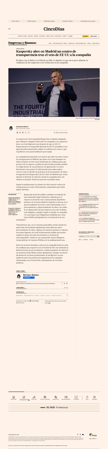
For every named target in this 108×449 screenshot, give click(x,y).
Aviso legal (15, 445)
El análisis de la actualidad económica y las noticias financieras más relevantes (36, 283)
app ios (87, 399)
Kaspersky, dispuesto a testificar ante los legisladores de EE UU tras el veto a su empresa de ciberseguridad (14, 211)
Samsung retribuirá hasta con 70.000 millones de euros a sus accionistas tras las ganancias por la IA (88, 207)
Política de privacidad (39, 445)
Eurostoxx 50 (65, 21)
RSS (54, 445)
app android (94, 399)
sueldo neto (34, 399)
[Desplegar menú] (9, 28)
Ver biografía (27, 277)
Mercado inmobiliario (81, 43)
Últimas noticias (58, 36)
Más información (20, 302)
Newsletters (58, 445)
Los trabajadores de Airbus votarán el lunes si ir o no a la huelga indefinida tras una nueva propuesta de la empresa (89, 199)
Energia (65, 43)
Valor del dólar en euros (86, 21)
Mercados (30, 36)
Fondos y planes (49, 36)
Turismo (89, 43)
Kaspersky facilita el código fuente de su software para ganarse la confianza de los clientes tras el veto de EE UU (14, 201)
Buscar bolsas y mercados (86, 232)
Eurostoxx (85, 239)
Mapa (52, 445)
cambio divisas (56, 399)
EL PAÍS (69, 36)
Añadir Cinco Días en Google (61, 132)
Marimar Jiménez (22, 126)
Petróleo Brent (47, 21)
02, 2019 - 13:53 (25, 128)
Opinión (64, 36)
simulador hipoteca (24, 399)
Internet (42, 295)
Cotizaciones (42, 36)
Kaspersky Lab (19, 295)
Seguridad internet (28, 295)
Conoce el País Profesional (54, 407)
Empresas (36, 295)
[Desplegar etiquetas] (67, 295)
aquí (49, 303)
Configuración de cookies (29, 445)
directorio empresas (66, 399)
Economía (36, 36)
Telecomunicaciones (57, 43)
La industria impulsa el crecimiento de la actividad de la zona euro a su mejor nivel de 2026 (89, 220)
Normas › (66, 287)
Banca (50, 43)
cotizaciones (76, 399)
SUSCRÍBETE (85, 36)
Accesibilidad (47, 445)
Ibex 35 (13, 21)
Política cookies (20, 445)
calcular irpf (13, 399)
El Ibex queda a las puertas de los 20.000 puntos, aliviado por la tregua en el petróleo (88, 213)
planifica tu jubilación (45, 399)
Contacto (10, 445)
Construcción (71, 43)
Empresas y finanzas (22, 36)
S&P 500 (29, 21)
